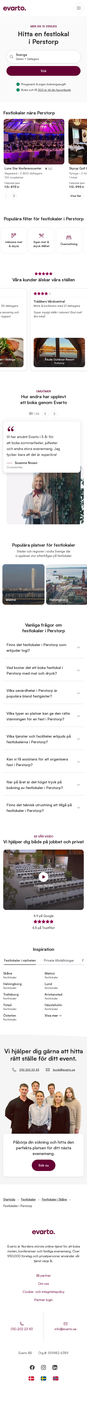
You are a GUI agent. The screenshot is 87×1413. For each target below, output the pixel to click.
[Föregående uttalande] (45, 413)
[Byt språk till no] (55, 1378)
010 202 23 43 (29, 1069)
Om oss (43, 1284)
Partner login (43, 1300)
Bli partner (43, 1275)
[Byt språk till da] (31, 1378)
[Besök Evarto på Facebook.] (32, 1367)
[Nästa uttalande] (54, 413)
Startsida (9, 1199)
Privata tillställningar (59, 960)
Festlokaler (28, 1199)
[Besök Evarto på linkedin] (54, 1367)
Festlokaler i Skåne (54, 1199)
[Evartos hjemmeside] (14, 8)
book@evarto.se (64, 1069)
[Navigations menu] (79, 8)
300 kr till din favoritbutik (54, 90)
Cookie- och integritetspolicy (44, 1292)
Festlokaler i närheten (20, 960)
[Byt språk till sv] (43, 1378)
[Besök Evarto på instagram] (43, 1367)
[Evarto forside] (43, 1231)
